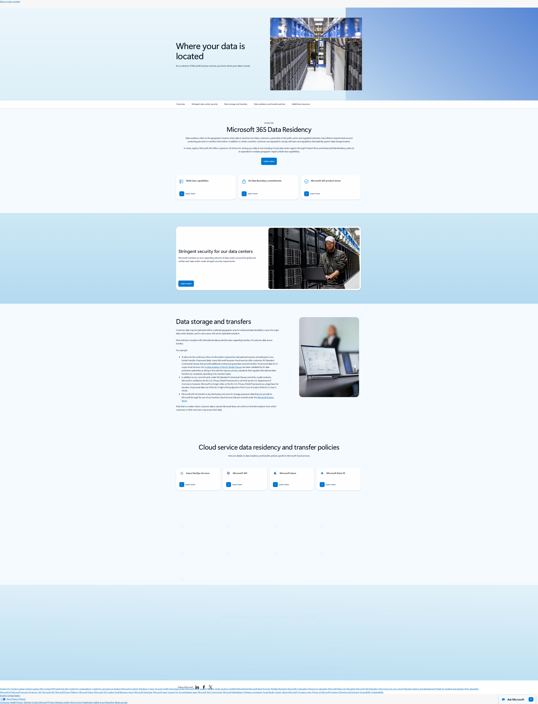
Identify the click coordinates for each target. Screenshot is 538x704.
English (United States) (10, 695)
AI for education (471, 688)
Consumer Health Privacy (11, 702)
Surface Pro (5, 688)
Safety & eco (99, 702)
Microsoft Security (19, 692)
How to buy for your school (391, 688)
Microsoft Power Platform (66, 692)
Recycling (109, 702)
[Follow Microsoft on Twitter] (210, 687)
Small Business (121, 692)
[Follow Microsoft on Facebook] (204, 687)
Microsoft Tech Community (210, 692)
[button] (517, 699)
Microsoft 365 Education (367, 688)
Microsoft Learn (160, 692)
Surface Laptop (18, 688)
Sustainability (377, 692)
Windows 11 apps (146, 688)
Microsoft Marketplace (233, 692)
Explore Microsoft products (126, 688)
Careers (278, 692)
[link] (181, 105)
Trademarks (87, 702)
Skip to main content (10, 1)
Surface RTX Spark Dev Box (56, 688)
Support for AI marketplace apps (182, 692)
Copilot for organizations (80, 688)
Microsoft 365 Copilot (104, 692)
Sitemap (27, 702)
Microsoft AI (5, 692)
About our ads (121, 702)
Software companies (252, 692)
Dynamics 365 (34, 692)
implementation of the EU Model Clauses (223, 367)
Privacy (51, 702)
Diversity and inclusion (349, 692)
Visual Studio (268, 692)
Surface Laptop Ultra (34, 688)
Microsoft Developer (143, 692)
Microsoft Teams (86, 692)
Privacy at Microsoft (321, 692)
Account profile (162, 688)
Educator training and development (420, 688)
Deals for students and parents (450, 688)
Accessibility (365, 692)
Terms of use (76, 702)
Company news (304, 692)
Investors (334, 692)
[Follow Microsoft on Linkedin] (197, 687)
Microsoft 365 (48, 692)
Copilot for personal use (102, 688)
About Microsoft (289, 692)
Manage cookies (62, 702)
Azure (131, 692)
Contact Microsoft (40, 702)
